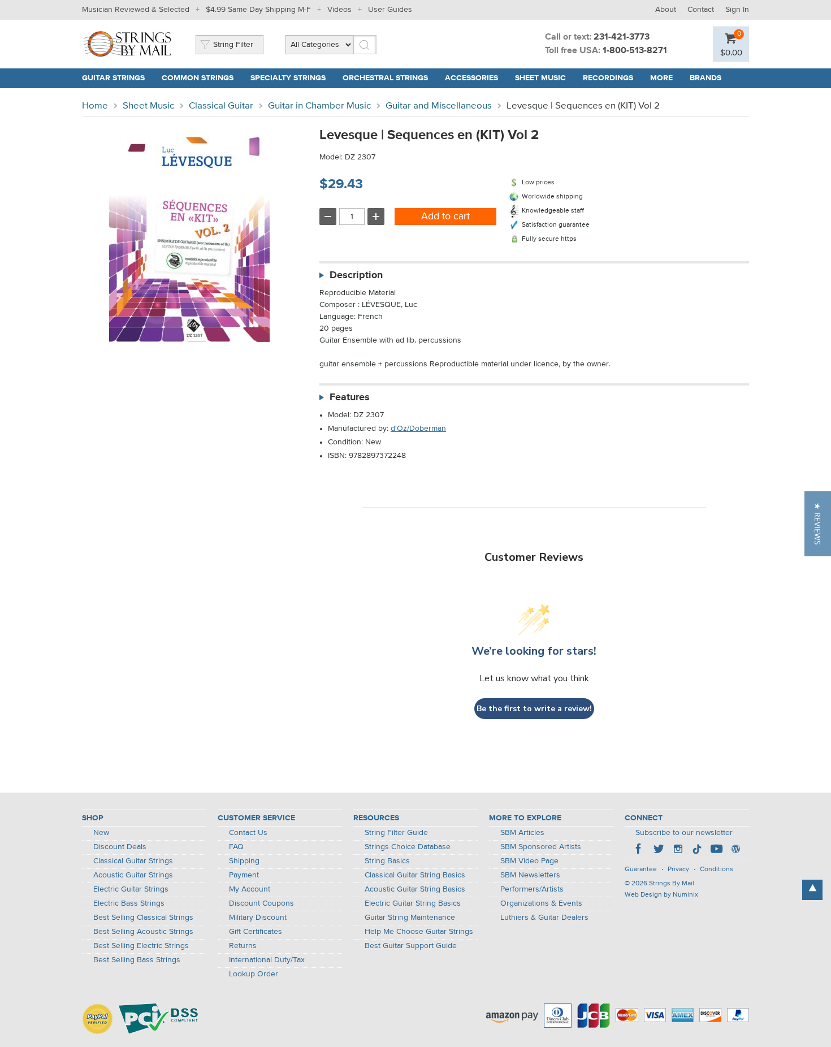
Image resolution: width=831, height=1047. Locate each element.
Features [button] (350, 397)
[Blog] (735, 850)
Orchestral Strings (385, 78)
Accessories (471, 78)
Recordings (608, 78)
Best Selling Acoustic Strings (143, 932)
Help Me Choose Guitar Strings (419, 932)
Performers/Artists (532, 889)
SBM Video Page (529, 861)
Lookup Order (253, 974)
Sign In (737, 10)
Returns (243, 946)
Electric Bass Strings (129, 903)
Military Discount (258, 917)
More (661, 78)
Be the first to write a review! (534, 708)
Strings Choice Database (408, 847)
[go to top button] (812, 890)
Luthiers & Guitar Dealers (544, 917)
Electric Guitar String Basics (413, 903)
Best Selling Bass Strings (136, 960)
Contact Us (248, 833)
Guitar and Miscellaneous (439, 106)
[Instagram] (677, 850)
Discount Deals (119, 847)
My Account (249, 889)
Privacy (678, 869)
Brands (705, 78)
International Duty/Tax (267, 960)
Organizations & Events (541, 903)
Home (95, 106)
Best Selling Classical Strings (143, 917)
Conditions (716, 869)
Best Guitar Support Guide (411, 946)
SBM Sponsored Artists (540, 847)
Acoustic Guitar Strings (133, 875)
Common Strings (197, 78)
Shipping (244, 861)
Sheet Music (540, 78)
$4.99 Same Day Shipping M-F (258, 10)
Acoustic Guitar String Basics (415, 889)
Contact (700, 10)
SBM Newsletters (530, 875)
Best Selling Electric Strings (141, 946)
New (101, 833)
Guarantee (641, 869)
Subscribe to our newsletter (684, 833)
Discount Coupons (261, 903)
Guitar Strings (113, 78)
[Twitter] (658, 850)
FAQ (236, 847)
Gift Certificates (255, 932)
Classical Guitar (221, 106)
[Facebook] (639, 850)
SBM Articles (522, 833)
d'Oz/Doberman (418, 428)
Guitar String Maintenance (410, 917)
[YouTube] (716, 850)
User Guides (390, 10)
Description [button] (356, 275)
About (665, 10)
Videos (339, 10)
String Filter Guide (396, 833)
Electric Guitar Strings (130, 889)
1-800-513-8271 (635, 50)
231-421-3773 (622, 37)
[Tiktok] (697, 850)
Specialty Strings (288, 78)
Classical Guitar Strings (133, 861)
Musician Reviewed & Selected (135, 10)
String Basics (387, 861)
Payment (244, 875)
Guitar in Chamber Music (319, 106)
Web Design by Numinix (661, 895)
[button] (817, 523)
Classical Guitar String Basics (415, 875)
